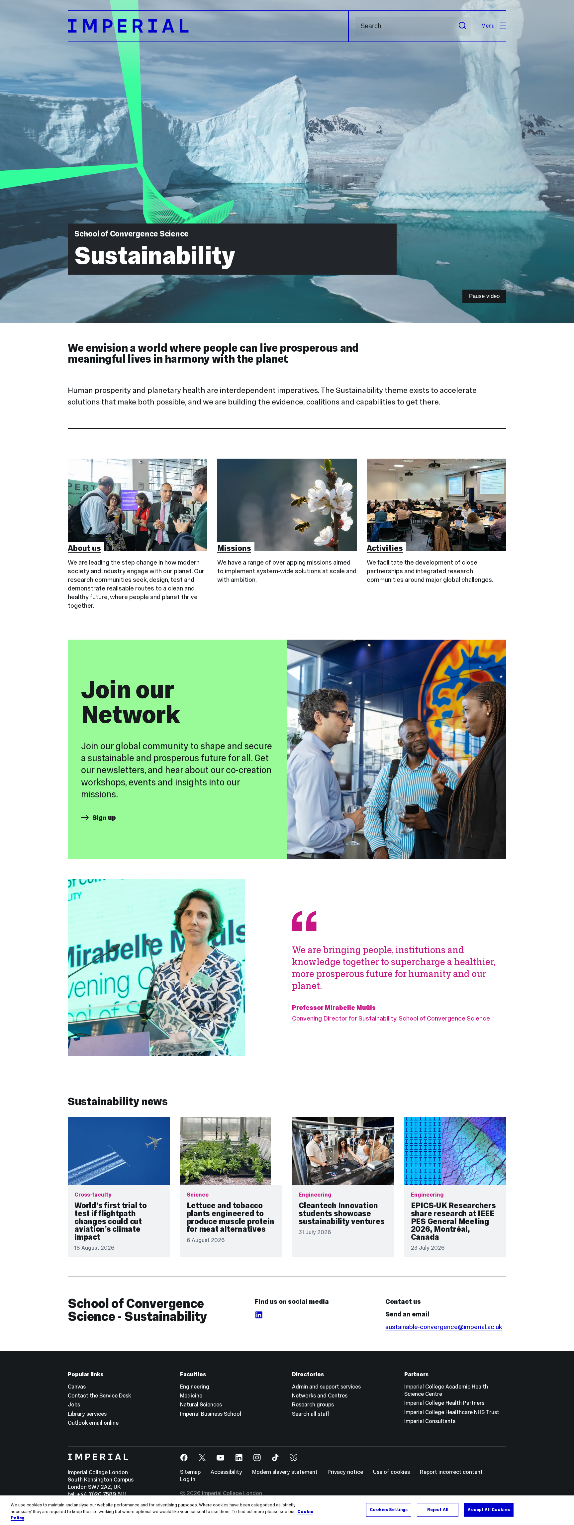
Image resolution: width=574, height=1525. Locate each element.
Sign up (104, 818)
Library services (87, 1413)
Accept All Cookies (489, 1509)
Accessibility (226, 1472)
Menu (488, 25)
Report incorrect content (451, 1472)
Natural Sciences (201, 1404)
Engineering (194, 1386)
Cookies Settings (389, 1509)
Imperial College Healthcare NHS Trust (451, 1412)
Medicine (191, 1395)
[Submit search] (462, 26)
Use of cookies (391, 1472)
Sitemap (190, 1472)
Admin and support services (326, 1386)
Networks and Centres (319, 1395)
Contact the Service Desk (99, 1395)
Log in (187, 1479)
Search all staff (311, 1413)
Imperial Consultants (429, 1421)
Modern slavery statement (285, 1472)
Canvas (77, 1386)
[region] (287, 1510)
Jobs (74, 1404)
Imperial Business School (210, 1413)
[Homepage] (208, 26)
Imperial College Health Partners (444, 1402)
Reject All (437, 1509)
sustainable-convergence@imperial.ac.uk (443, 1327)
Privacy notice (345, 1472)
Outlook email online (93, 1422)
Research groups (313, 1404)
